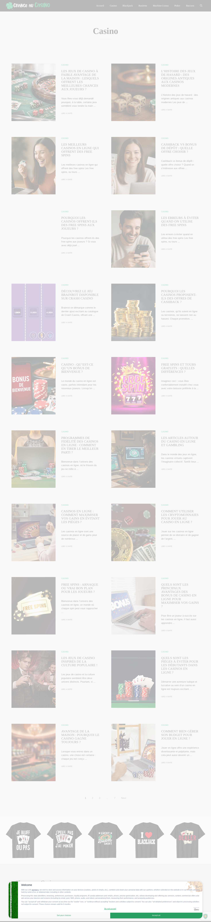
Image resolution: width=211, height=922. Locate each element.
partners (35, 890)
